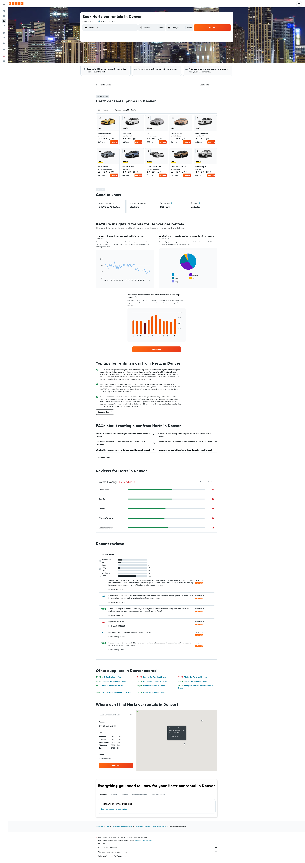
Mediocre (106, 573)
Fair (103, 570)
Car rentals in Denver (159, 826)
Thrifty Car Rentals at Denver (192, 677)
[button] (4, 3)
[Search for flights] (4, 11)
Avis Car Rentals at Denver (109, 677)
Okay (104, 567)
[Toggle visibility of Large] (175, 281)
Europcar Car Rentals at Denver (111, 681)
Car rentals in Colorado (142, 826)
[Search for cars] (4, 21)
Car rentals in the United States (122, 826)
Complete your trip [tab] (139, 794)
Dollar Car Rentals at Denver (151, 692)
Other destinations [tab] (158, 794)
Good (104, 565)
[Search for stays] (4, 16)
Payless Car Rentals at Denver (152, 677)
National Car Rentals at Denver (152, 681)
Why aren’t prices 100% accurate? (112, 856)
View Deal (114, 142)
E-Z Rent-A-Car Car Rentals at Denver (113, 692)
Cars (107, 826)
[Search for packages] (4, 26)
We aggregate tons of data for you (112, 852)
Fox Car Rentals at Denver (109, 685)
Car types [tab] (124, 794)
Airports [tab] (114, 794)
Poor (104, 576)
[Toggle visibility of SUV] (175, 274)
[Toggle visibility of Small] (175, 278)
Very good (106, 562)
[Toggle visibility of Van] (192, 278)
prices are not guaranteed (143, 840)
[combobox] (89, 21)
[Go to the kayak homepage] (16, 3)
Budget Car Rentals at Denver (193, 681)
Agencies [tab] (103, 794)
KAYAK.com (99, 826)
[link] (156, 349)
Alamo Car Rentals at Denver (151, 685)
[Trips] (4, 49)
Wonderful (106, 559)
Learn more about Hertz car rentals (114, 809)
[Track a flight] (4, 42)
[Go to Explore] (4, 37)
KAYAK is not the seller (107, 847)
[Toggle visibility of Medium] (193, 274)
